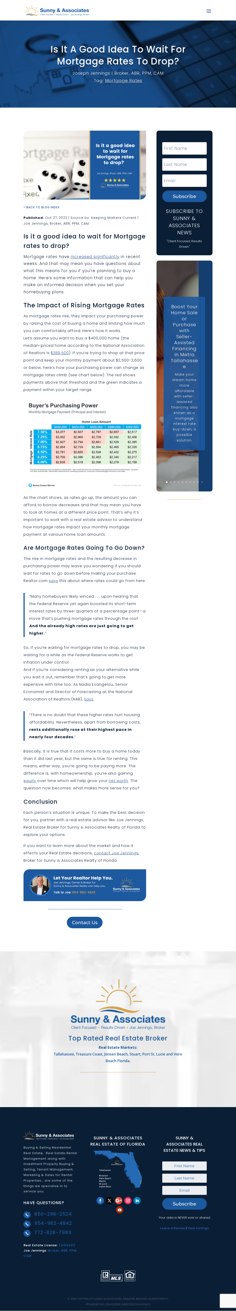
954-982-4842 (53, 1223)
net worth (118, 780)
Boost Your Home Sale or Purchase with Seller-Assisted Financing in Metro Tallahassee (184, 336)
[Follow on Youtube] (119, 1210)
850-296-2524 (53, 1214)
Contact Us (84, 922)
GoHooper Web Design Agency (127, 1304)
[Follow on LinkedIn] (137, 1200)
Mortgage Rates (123, 80)
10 (202, 482)
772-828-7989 (52, 1232)
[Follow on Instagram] (128, 1200)
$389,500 (60, 353)
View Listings (198, 1228)
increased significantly (95, 256)
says (53, 580)
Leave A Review (172, 1228)
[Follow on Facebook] (100, 1200)
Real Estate (33, 1153)
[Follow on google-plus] (118, 1200)
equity (30, 780)
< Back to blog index (42, 207)
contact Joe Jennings (116, 853)
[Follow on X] (109, 1200)
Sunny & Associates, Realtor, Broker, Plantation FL (130, 1298)
